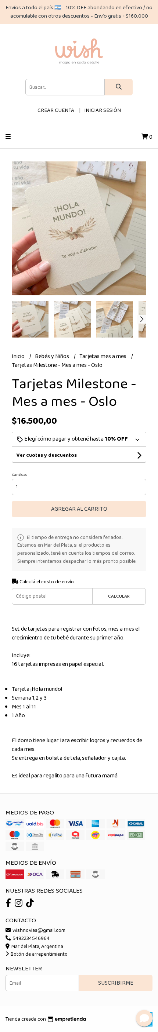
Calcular (119, 596)
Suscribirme (115, 983)
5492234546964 (30, 938)
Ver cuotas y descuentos (47, 455)
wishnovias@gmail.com (38, 930)
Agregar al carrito (79, 509)
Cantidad (20, 474)
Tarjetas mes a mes (103, 356)
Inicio (19, 356)
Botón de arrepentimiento (39, 954)
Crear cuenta (55, 110)
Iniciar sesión (102, 110)
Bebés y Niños (52, 356)
